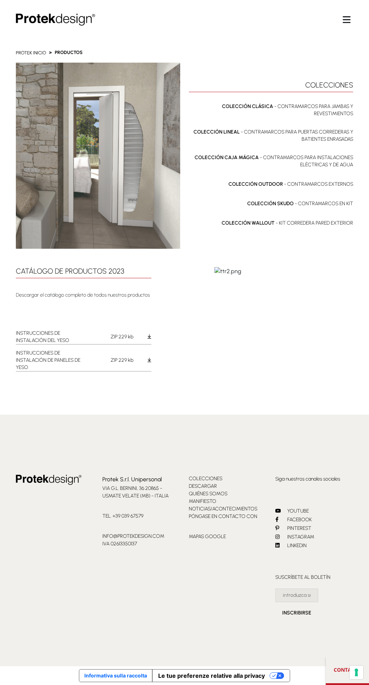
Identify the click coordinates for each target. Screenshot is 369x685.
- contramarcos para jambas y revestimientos (287, 110)
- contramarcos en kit (300, 203)
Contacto (347, 669)
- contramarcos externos (290, 184)
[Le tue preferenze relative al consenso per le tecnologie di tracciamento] (356, 672)
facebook (299, 520)
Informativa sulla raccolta (115, 675)
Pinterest (298, 528)
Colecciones (205, 479)
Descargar (203, 486)
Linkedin (296, 545)
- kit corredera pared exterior (287, 223)
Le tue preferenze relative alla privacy (211, 675)
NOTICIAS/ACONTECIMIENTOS (223, 509)
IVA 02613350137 (119, 544)
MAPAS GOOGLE (207, 536)
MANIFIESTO (202, 501)
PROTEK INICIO (31, 52)
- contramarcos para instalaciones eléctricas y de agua (274, 161)
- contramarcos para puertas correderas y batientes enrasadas (273, 135)
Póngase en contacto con (223, 516)
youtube (297, 511)
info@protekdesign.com (133, 536)
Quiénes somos (208, 494)
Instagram (300, 537)
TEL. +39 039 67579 (122, 516)
